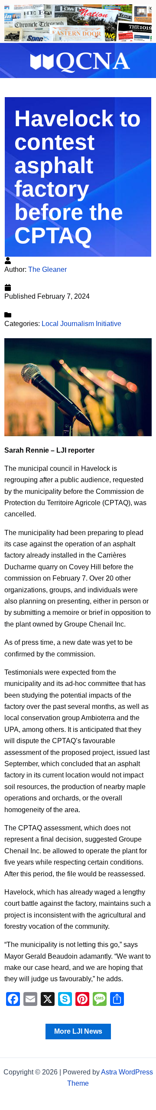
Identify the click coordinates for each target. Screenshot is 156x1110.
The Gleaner (47, 269)
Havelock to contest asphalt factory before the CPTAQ (77, 177)
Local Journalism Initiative (81, 323)
